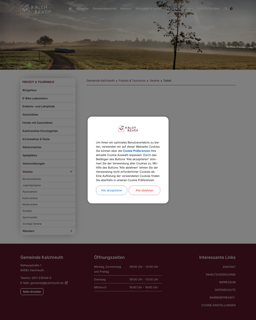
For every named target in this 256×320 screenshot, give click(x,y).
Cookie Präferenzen (136, 151)
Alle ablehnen (144, 190)
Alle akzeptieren (111, 190)
